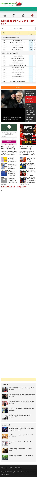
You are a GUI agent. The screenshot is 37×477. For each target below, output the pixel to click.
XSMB (10, 468)
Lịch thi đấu (4, 15)
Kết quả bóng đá (13, 15)
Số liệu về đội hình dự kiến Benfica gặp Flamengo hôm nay (27, 148)
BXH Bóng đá (23, 15)
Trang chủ (4, 468)
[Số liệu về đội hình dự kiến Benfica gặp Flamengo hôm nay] (28, 134)
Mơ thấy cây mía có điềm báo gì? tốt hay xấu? (21, 455)
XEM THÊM (18, 87)
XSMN (20, 468)
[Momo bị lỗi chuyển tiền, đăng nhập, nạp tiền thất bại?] (9, 134)
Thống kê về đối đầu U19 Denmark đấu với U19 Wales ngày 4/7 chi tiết (27, 175)
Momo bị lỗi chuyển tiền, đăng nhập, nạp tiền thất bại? (8, 148)
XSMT (15, 468)
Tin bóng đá (32, 15)
